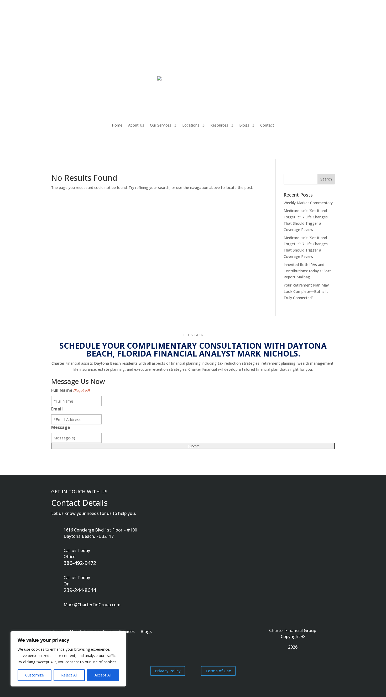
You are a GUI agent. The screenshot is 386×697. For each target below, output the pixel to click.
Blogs (244, 125)
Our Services (160, 125)
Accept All (103, 675)
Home (117, 125)
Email (57, 409)
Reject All (69, 675)
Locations (190, 125)
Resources (219, 125)
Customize (34, 675)
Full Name (70, 390)
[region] (68, 658)
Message (60, 427)
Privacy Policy (168, 670)
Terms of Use (218, 670)
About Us (136, 125)
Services (127, 632)
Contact (267, 125)
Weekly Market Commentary (308, 202)
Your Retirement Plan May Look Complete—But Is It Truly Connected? (306, 291)
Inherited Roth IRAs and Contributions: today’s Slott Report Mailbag (307, 271)
